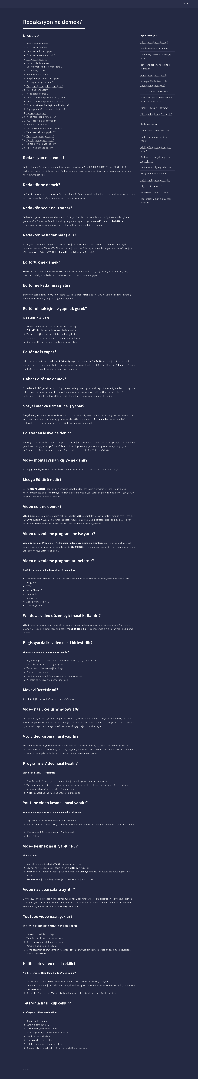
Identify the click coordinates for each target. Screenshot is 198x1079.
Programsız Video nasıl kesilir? (42, 124)
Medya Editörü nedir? (37, 89)
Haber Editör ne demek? (38, 74)
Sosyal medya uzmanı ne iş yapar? (44, 78)
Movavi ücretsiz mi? (36, 113)
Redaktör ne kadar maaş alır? (41, 55)
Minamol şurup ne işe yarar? (154, 107)
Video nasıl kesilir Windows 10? (42, 116)
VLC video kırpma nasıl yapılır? (42, 120)
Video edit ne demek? (37, 93)
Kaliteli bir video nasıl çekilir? (41, 143)
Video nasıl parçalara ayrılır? (40, 136)
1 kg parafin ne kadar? (151, 186)
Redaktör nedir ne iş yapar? (40, 51)
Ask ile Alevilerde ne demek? (154, 48)
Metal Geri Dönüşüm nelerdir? (155, 180)
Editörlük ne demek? (37, 59)
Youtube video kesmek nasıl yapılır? (44, 128)
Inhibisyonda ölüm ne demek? (155, 192)
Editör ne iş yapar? (36, 70)
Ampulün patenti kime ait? (153, 74)
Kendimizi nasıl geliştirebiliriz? (155, 167)
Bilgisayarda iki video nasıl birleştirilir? (46, 109)
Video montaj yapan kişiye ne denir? (45, 86)
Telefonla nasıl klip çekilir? (40, 147)
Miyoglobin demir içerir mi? (154, 173)
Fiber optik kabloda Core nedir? (156, 114)
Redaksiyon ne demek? (38, 43)
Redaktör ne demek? (37, 47)
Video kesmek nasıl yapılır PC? (41, 132)
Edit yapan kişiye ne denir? (40, 82)
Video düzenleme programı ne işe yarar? (47, 97)
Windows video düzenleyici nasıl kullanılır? (48, 105)
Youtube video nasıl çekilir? (40, 140)
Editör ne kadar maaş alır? (39, 62)
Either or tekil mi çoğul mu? (154, 42)
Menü (187, 4)
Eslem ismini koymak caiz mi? (155, 130)
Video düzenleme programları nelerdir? (46, 101)
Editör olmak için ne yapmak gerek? (44, 66)
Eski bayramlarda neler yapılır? (155, 91)
